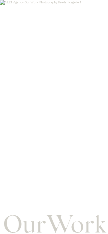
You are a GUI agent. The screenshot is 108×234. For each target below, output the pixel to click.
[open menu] (99, 8)
